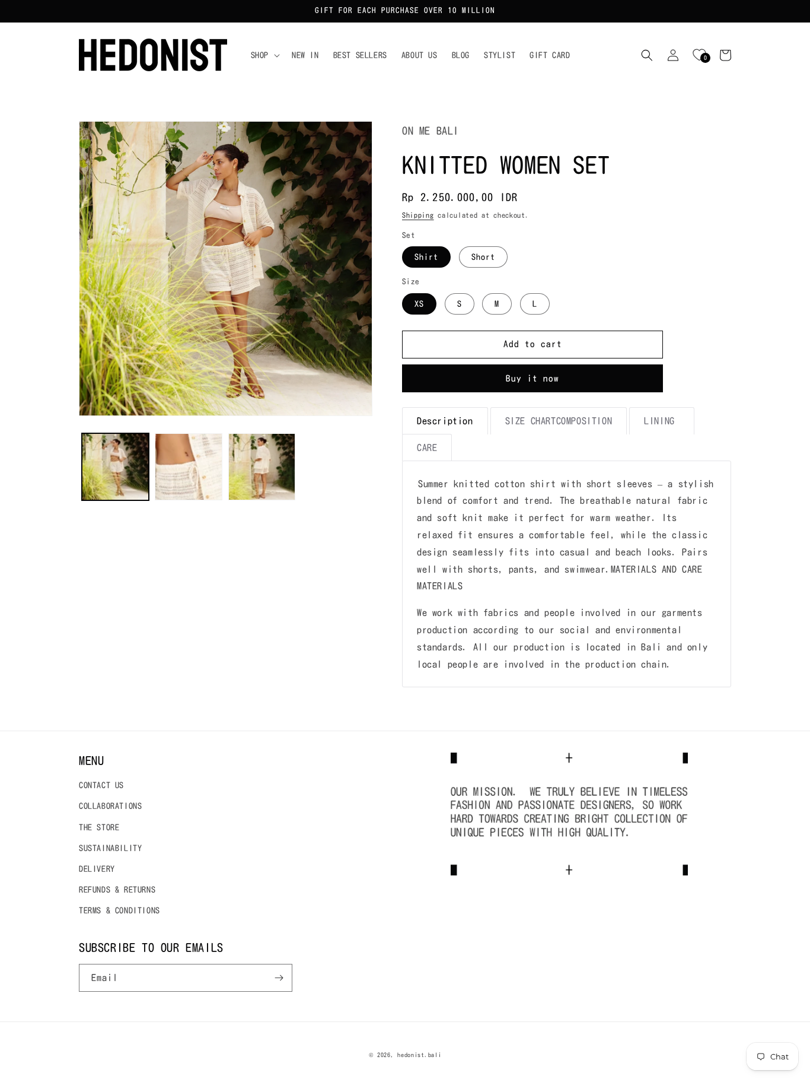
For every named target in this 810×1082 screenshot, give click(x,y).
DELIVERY (97, 869)
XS (419, 304)
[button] (264, 55)
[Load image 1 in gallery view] (115, 466)
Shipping (418, 214)
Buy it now (532, 378)
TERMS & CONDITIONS (119, 910)
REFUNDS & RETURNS (117, 890)
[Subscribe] (279, 978)
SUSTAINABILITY (110, 848)
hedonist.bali (419, 1055)
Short (483, 257)
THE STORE (99, 827)
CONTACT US (101, 785)
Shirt (426, 257)
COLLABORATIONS (110, 806)
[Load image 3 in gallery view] (261, 466)
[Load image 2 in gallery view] (188, 466)
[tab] (445, 420)
